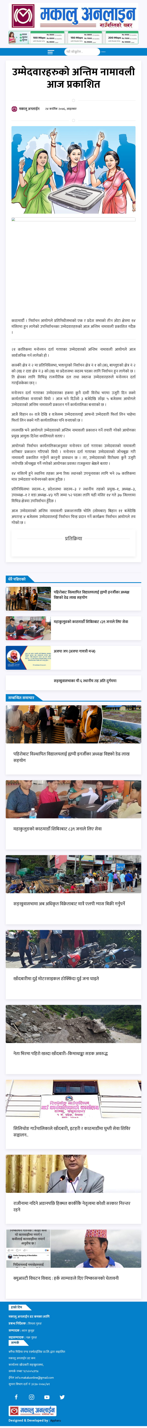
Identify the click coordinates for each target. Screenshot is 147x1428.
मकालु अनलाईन (29, 109)
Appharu (55, 1420)
